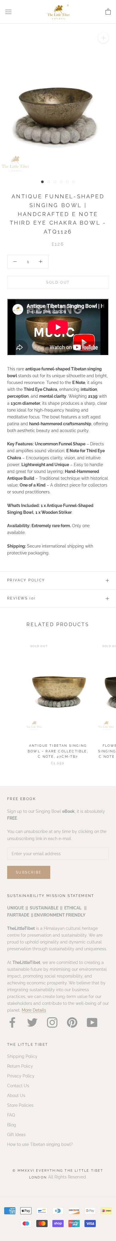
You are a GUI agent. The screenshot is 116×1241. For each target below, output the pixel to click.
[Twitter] (32, 1022)
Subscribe (29, 872)
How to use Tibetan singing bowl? (40, 1144)
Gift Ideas (16, 1134)
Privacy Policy (26, 580)
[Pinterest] (72, 1022)
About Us (16, 1095)
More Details (34, 1010)
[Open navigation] (8, 11)
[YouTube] (92, 1022)
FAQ (11, 1115)
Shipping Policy (22, 1056)
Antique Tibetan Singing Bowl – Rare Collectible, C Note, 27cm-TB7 (58, 751)
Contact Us (18, 1085)
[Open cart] (108, 12)
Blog (11, 1124)
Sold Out (58, 282)
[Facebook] (12, 1022)
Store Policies (20, 1105)
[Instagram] (52, 1022)
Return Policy (20, 1066)
